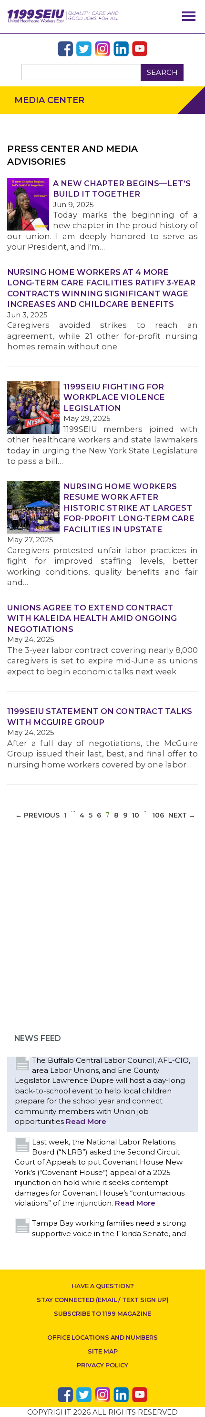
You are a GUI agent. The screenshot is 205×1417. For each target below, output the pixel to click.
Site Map (103, 1351)
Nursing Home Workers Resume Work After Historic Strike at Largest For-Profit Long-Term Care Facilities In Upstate (129, 508)
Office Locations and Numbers (102, 1337)
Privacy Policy (102, 1365)
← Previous (37, 815)
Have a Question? (103, 1286)
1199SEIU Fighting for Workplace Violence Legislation (114, 397)
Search (162, 72)
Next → (181, 815)
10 (135, 815)
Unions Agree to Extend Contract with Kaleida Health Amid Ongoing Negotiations (92, 618)
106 (158, 815)
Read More (86, 1121)
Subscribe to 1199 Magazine (102, 1313)
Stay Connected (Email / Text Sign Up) (103, 1299)
